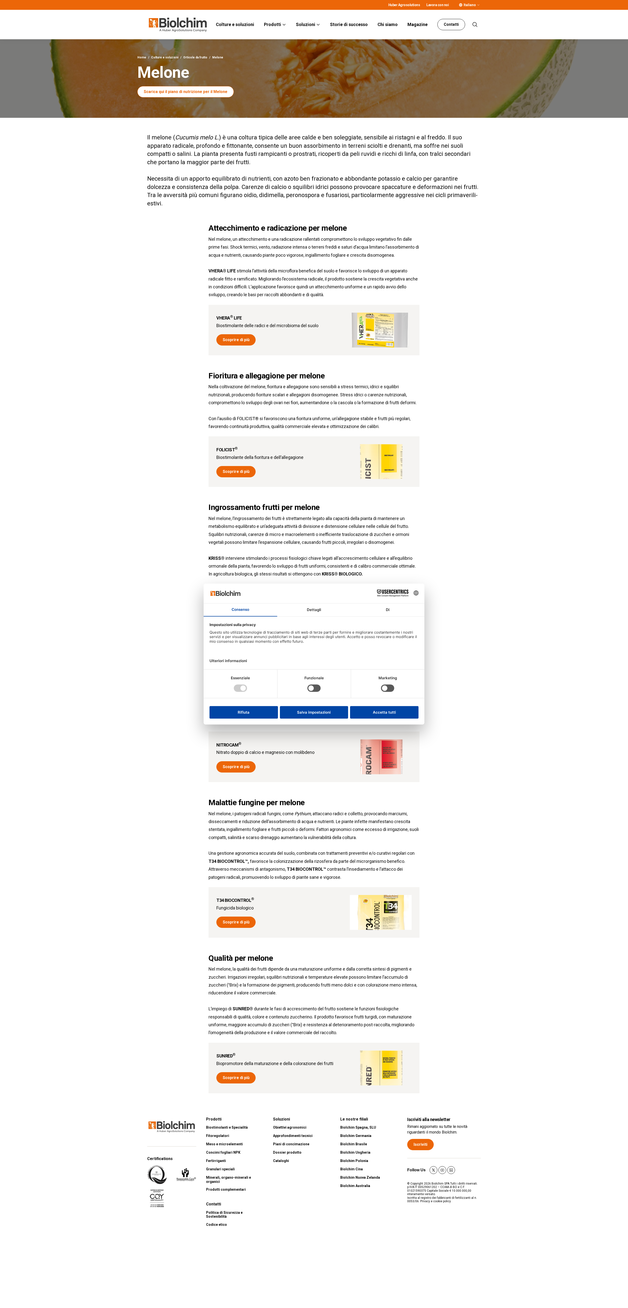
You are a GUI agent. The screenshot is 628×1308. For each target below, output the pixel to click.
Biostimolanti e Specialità (227, 1127)
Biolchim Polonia (354, 1161)
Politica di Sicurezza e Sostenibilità (224, 1215)
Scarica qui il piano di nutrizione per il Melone (185, 91)
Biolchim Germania (355, 1136)
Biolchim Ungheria (355, 1152)
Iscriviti (420, 1144)
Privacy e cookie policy (435, 1201)
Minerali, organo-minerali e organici (228, 1179)
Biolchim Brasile (353, 1144)
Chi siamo (388, 24)
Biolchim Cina (351, 1169)
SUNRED (226, 1055)
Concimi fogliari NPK (223, 1152)
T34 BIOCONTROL (235, 900)
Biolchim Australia (355, 1186)
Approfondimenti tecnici (293, 1136)
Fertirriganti (216, 1161)
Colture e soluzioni (235, 24)
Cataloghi (281, 1161)
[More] (478, 4)
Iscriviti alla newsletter (428, 1119)
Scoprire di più (236, 339)
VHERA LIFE (229, 317)
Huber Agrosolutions (404, 5)
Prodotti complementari (226, 1189)
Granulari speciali (220, 1169)
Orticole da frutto (195, 57)
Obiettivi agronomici (289, 1127)
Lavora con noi (437, 5)
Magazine (417, 24)
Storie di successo (349, 24)
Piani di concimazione (291, 1144)
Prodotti (272, 24)
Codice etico (216, 1225)
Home (141, 57)
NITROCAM (228, 744)
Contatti (451, 24)
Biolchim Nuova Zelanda (360, 1177)
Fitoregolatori (217, 1136)
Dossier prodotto (287, 1152)
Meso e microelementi (224, 1144)
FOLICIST (227, 449)
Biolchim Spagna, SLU (358, 1127)
